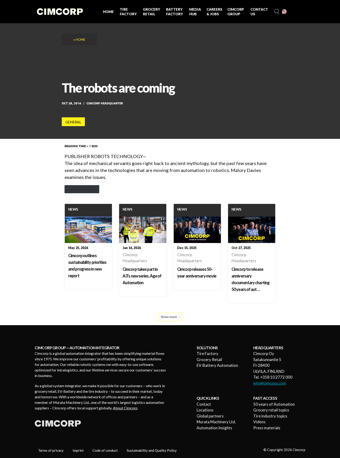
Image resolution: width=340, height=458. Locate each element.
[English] (284, 12)
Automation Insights (214, 427)
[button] (276, 12)
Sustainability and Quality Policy (152, 450)
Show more (169, 317)
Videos (259, 421)
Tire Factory (207, 353)
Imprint (78, 450)
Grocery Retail (209, 359)
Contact (204, 404)
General (73, 122)
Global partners (210, 416)
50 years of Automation (274, 404)
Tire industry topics (270, 416)
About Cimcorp (125, 408)
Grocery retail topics (271, 410)
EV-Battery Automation (217, 365)
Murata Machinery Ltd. (216, 421)
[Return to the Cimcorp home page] (60, 11)
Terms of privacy (51, 450)
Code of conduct (105, 450)
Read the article (80, 189)
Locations (205, 410)
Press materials (266, 427)
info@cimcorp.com (269, 383)
